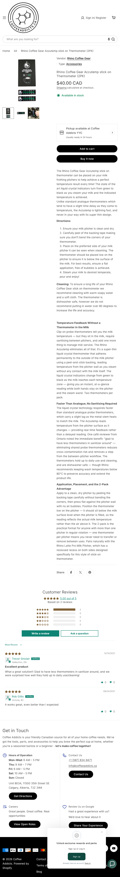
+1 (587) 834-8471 (80, 760)
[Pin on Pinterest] (90, 572)
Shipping (61, 87)
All (15, 50)
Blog (39, 871)
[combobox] (60, 39)
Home (6, 50)
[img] (13, 653)
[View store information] (112, 132)
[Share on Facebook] (71, 572)
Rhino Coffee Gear (79, 58)
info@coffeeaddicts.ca (83, 765)
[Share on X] (80, 572)
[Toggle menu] (4, 18)
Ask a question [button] (79, 633)
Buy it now (87, 158)
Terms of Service (47, 865)
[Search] (113, 39)
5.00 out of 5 (68, 598)
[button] (109, 39)
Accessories (74, 64)
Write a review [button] (40, 633)
